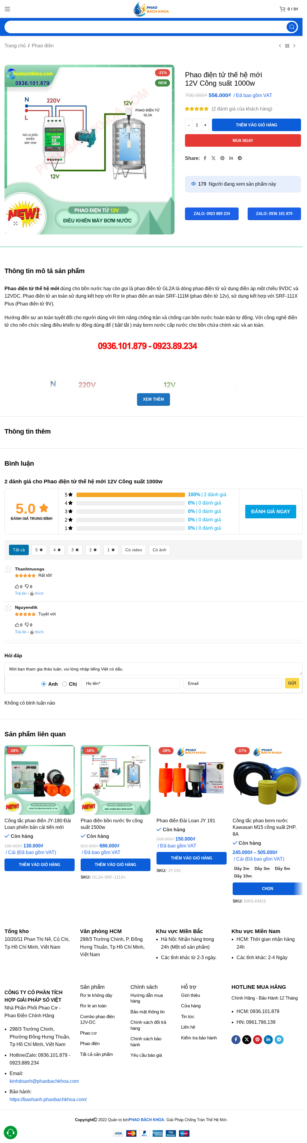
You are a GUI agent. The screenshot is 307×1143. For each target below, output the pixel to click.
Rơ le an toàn (93, 1005)
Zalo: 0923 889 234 (212, 213)
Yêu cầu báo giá (146, 1055)
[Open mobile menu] (7, 9)
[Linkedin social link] (231, 158)
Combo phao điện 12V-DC (97, 1019)
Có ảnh (159, 549)
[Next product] (294, 46)
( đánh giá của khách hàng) (242, 108)
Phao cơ (88, 1032)
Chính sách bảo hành (145, 1041)
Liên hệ (188, 1027)
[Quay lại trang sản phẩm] (287, 46)
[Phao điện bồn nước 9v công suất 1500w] (116, 780)
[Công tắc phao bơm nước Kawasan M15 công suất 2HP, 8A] (268, 780)
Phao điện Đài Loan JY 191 (185, 820)
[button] (39, 865)
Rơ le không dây (96, 995)
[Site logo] (151, 8)
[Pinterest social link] (222, 158)
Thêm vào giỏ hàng (256, 125)
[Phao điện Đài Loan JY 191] (191, 780)
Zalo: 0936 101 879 (274, 213)
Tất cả (19, 549)
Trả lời (20, 593)
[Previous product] (280, 46)
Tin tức (188, 1016)
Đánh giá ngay (270, 511)
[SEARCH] (292, 27)
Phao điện (43, 45)
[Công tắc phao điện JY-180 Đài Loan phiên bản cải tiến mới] (39, 780)
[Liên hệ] (10, 1132)
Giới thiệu (190, 995)
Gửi (292, 683)
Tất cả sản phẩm (96, 1054)
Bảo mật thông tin (147, 1011)
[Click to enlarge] (15, 223)
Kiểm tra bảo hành (199, 1037)
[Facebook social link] (204, 158)
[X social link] (213, 158)
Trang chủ (15, 45)
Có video (133, 549)
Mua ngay (243, 140)
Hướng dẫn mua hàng (146, 998)
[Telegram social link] (240, 158)
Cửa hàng (191, 1005)
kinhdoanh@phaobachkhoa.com (44, 1081)
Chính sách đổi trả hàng (148, 1025)
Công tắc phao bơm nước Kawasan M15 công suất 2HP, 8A (265, 827)
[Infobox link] (19, 931)
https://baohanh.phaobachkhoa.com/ (48, 1099)
